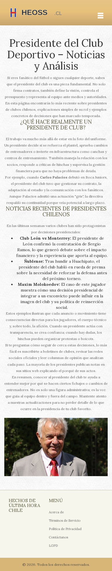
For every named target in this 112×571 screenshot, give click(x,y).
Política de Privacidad (65, 529)
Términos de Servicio (64, 521)
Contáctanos (58, 537)
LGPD (53, 546)
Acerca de (56, 512)
